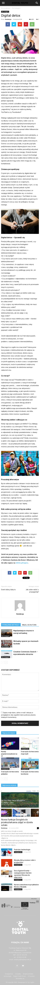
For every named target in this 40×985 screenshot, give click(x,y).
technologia (7, 976)
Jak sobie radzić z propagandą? (32, 591)
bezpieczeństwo (28, 974)
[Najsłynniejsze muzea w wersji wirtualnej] (6, 633)
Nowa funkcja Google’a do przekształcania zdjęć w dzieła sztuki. (17, 822)
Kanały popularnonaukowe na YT (9, 754)
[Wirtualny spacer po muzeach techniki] (6, 644)
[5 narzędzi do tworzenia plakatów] (10, 764)
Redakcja (8, 19)
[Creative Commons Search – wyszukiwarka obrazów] (6, 654)
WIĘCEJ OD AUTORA (29, 625)
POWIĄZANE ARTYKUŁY (10, 625)
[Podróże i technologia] (6, 852)
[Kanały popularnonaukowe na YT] (10, 743)
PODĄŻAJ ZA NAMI (20, 942)
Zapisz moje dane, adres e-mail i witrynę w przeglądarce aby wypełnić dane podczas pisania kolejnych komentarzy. (18, 715)
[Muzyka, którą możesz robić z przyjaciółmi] (6, 863)
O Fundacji (31, 976)
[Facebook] (17, 966)
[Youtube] (23, 966)
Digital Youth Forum (19, 976)
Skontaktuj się (20, 978)
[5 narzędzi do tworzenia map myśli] (30, 743)
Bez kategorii (16, 8)
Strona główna (5, 8)
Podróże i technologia (22, 849)
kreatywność (25, 748)
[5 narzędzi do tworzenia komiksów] (30, 764)
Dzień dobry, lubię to (8, 590)
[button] (37, 3)
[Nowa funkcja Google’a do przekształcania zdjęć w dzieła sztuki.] (20, 803)
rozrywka (4, 748)
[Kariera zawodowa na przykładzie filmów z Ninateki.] (6, 887)
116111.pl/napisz (22, 563)
